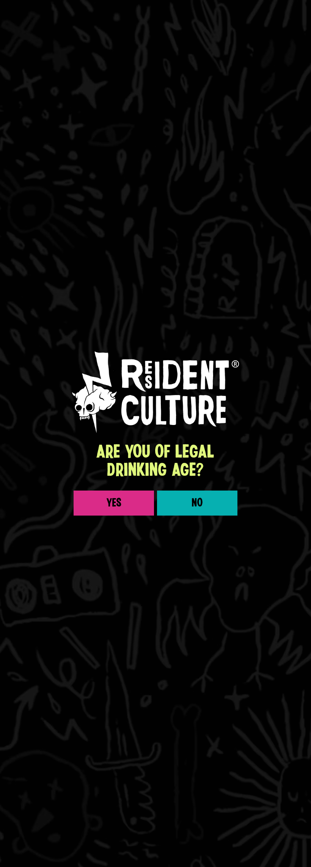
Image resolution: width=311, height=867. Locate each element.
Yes (114, 503)
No (197, 503)
